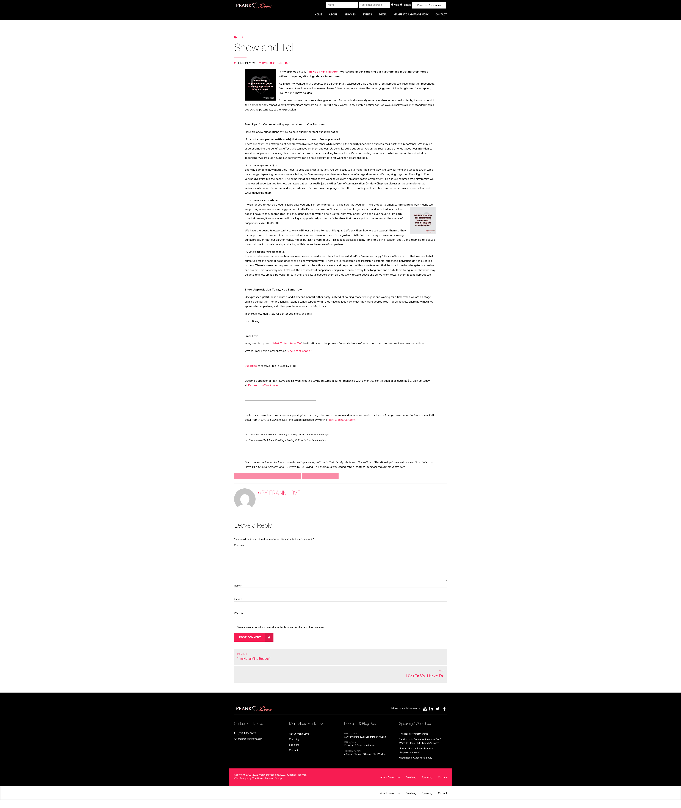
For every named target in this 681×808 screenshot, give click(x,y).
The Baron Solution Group (267, 778)
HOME (318, 14)
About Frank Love (299, 733)
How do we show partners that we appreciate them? (267, 475)
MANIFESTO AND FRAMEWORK (411, 14)
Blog (241, 37)
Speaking (294, 744)
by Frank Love (272, 63)
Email (238, 599)
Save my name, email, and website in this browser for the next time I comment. (281, 627)
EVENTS (367, 14)
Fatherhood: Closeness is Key (415, 757)
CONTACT (441, 14)
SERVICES (350, 14)
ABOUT (333, 14)
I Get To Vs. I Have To (287, 343)
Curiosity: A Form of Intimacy (359, 745)
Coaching (294, 739)
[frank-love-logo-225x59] (254, 708)
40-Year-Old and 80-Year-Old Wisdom (365, 754)
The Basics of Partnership (413, 733)
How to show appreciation (320, 475)
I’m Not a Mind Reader (323, 72)
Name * (238, 585)
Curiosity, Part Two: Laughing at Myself (365, 736)
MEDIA (383, 14)
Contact (293, 750)
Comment (240, 545)
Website (238, 613)
